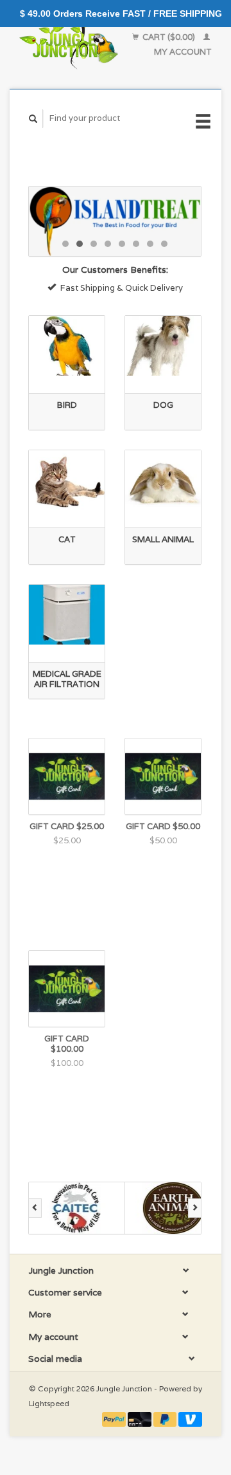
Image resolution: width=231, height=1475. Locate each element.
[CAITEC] (77, 1208)
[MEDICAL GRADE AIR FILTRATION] (67, 615)
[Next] (194, 1208)
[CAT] (67, 480)
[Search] (33, 118)
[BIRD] (67, 346)
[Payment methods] (115, 1418)
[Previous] (35, 1208)
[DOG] (163, 346)
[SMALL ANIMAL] (163, 480)
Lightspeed (49, 1403)
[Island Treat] (115, 221)
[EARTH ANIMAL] (173, 1208)
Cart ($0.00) (169, 37)
